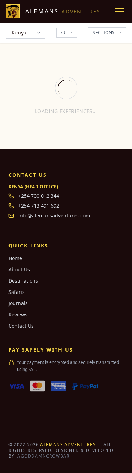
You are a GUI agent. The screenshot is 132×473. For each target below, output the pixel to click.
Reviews (17, 314)
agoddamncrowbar (43, 456)
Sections (104, 33)
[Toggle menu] (119, 11)
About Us (19, 269)
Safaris (16, 292)
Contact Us (21, 325)
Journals (18, 303)
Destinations (23, 280)
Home (15, 258)
